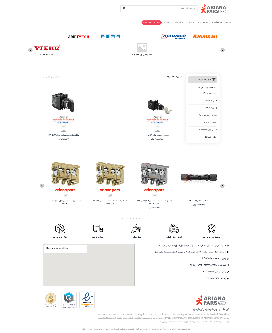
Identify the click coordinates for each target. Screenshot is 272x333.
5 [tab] (130, 218)
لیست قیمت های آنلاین (151, 22)
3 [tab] (136, 218)
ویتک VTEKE (210, 137)
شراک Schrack (210, 122)
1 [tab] (142, 218)
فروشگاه (190, 22)
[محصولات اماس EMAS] (124, 47)
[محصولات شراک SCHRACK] (187, 47)
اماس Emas (210, 100)
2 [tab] (139, 218)
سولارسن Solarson (208, 115)
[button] (30, 50)
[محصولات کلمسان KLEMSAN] (219, 47)
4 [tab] (133, 218)
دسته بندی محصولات (222, 22)
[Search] (124, 9)
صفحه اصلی (203, 22)
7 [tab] (125, 218)
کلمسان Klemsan (208, 130)
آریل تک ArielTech (208, 93)
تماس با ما (179, 22)
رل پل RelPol (211, 108)
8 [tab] (122, 218)
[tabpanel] (199, 185)
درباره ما (167, 22)
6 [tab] (128, 218)
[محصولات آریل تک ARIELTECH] (93, 47)
